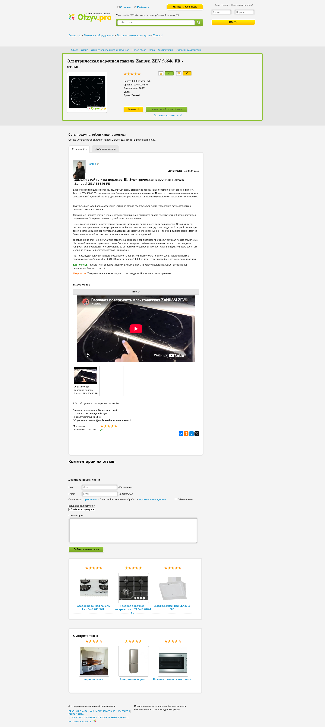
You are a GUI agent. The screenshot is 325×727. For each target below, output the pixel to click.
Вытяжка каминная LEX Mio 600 (172, 607)
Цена (152, 50)
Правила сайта (77, 711)
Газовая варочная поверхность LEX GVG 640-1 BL (132, 609)
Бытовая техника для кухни (134, 35)
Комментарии (165, 50)
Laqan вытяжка (93, 679)
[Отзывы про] (89, 20)
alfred (92, 163)
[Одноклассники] (186, 433)
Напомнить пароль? (242, 5)
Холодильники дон (132, 679)
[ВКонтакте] (181, 433)
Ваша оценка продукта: (81, 506)
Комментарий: (76, 515)
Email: (71, 494)
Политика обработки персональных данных (99, 717)
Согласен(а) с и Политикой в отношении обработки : (117, 499)
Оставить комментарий (189, 50)
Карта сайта (76, 714)
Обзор (74, 50)
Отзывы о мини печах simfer (172, 679)
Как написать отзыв (102, 711)
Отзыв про (75, 35)
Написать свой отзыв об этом (166, 109)
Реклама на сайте (79, 721)
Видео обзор (139, 50)
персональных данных (152, 499)
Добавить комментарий (86, 549)
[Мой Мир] (191, 433)
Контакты (124, 711)
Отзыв (84, 50)
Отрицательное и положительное (110, 50)
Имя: (71, 487)
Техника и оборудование (99, 35)
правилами (90, 499)
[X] (196, 433)
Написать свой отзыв (185, 6)
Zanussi (157, 35)
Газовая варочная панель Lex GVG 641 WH (93, 607)
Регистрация (221, 5)
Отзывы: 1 (133, 109)
